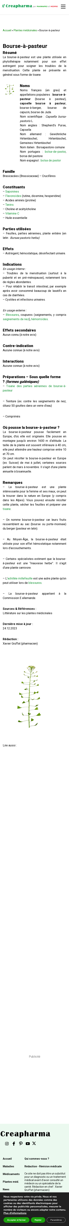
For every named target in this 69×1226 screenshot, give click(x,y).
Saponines (12, 191)
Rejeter (38, 1220)
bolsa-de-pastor (55, 151)
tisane (7, 509)
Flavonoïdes (13, 196)
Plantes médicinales (25, 30)
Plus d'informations (14, 1213)
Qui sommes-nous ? (36, 1158)
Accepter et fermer (16, 1220)
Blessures (12, 315)
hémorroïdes (39, 319)
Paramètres (56, 1220)
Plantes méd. (11, 1181)
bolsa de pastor (51, 160)
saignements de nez (16, 319)
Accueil (7, 30)
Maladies (8, 1166)
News (6, 1189)
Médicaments (11, 1174)
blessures (35, 583)
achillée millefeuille (20, 578)
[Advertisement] (33, 896)
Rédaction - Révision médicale (43, 1166)
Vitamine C (12, 213)
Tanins (9, 204)
